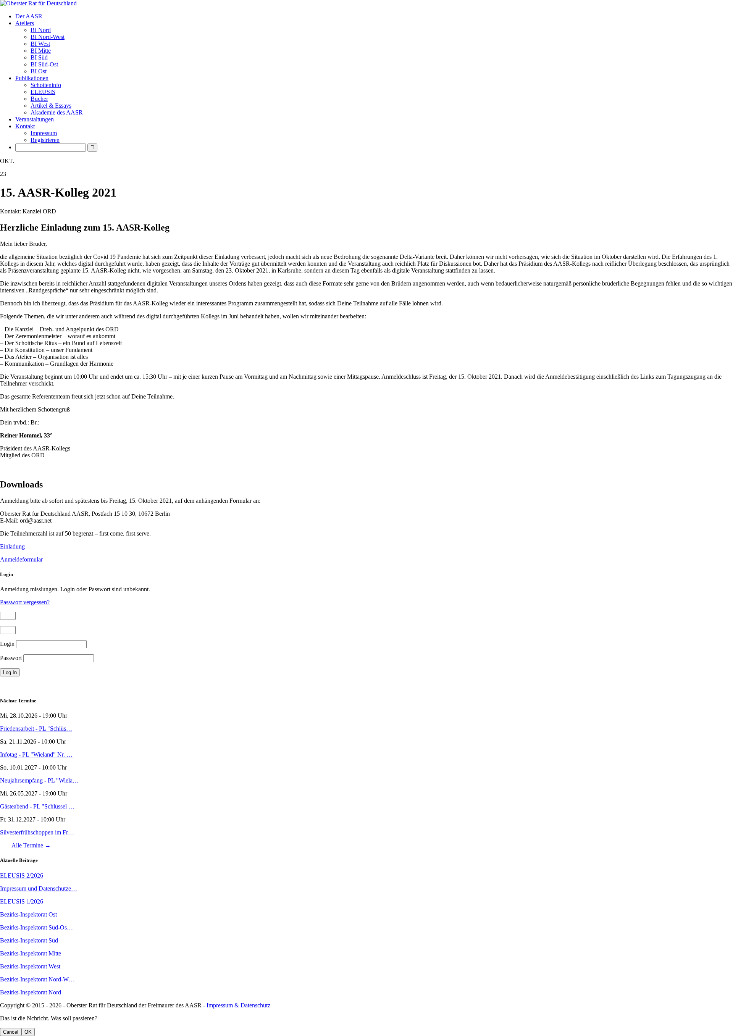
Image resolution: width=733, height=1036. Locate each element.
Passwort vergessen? (25, 602)
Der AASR (28, 16)
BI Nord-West (48, 37)
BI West (40, 43)
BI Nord (41, 30)
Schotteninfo (46, 85)
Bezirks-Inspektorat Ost (28, 914)
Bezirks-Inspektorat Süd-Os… (36, 927)
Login (7, 644)
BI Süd (39, 57)
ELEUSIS (43, 92)
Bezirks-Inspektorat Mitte (30, 953)
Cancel (10, 1032)
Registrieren (45, 140)
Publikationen (31, 78)
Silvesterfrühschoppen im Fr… (37, 832)
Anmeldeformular (21, 559)
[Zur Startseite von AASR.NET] (366, 3)
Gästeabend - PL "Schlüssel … (37, 806)
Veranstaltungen (34, 119)
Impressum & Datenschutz (238, 1005)
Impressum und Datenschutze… (38, 888)
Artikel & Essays (51, 105)
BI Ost (39, 71)
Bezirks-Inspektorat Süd (29, 940)
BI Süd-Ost (44, 64)
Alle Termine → (31, 845)
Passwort (11, 658)
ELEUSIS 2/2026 (21, 875)
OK (28, 1032)
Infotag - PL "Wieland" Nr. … (36, 754)
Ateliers (24, 23)
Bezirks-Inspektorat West (30, 966)
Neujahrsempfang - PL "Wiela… (39, 780)
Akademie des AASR (57, 112)
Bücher (39, 98)
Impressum (44, 133)
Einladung (12, 546)
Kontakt (25, 126)
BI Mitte (41, 50)
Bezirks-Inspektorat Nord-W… (37, 979)
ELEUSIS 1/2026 (21, 901)
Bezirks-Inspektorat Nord (30, 992)
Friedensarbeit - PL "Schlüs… (36, 728)
